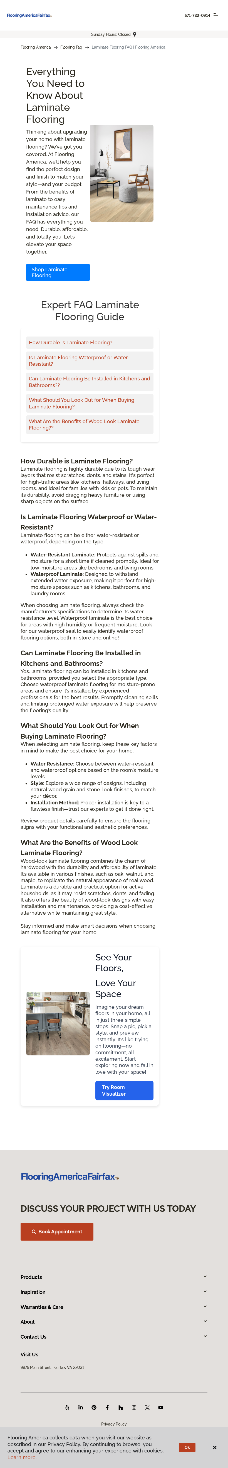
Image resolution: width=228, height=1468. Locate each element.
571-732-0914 (197, 15)
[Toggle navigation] (215, 15)
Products (31, 1277)
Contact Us (33, 1337)
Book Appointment (60, 1231)
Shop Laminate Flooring (50, 272)
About (28, 1322)
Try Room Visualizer (114, 1090)
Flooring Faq (71, 47)
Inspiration (33, 1292)
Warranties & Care (42, 1307)
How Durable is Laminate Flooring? (70, 342)
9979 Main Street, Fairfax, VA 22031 (52, 1367)
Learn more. (22, 1457)
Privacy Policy (114, 1424)
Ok (187, 1447)
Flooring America (36, 47)
